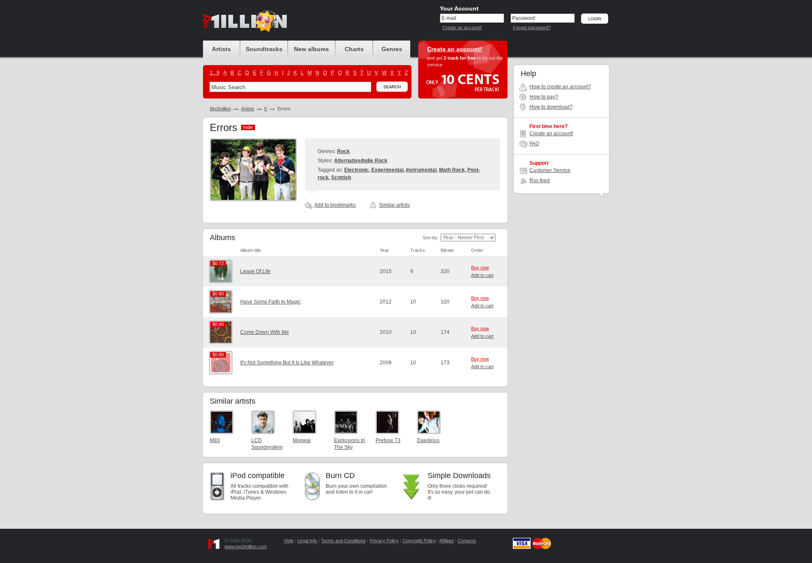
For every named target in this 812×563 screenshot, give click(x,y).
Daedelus (428, 440)
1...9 (214, 73)
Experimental (387, 170)
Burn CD (340, 475)
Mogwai (302, 440)
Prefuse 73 (388, 440)
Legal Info (307, 540)
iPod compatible (257, 475)
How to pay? (543, 97)
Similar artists (394, 205)
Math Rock (452, 170)
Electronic (356, 170)
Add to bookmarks (335, 205)
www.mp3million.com (246, 546)
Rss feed (539, 180)
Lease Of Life (255, 271)
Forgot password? (532, 27)
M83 (215, 440)
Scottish (341, 177)
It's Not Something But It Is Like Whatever (287, 363)
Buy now (480, 267)
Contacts (467, 540)
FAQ (534, 144)
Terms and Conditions (343, 540)
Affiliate (446, 540)
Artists (247, 108)
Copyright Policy (419, 540)
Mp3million (220, 108)
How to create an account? (560, 87)
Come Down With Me (264, 332)
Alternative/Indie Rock (360, 161)
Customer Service (550, 170)
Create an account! (462, 27)
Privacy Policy (384, 540)
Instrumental (421, 170)
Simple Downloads (459, 475)
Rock (343, 151)
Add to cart (482, 275)
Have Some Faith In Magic (270, 302)
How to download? (551, 107)
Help (289, 540)
